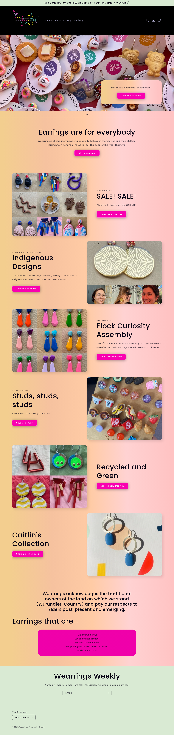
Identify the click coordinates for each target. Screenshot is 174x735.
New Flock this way (111, 356)
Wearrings (23, 727)
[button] (48, 20)
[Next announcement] (161, 2)
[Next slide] (93, 114)
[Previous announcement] (13, 2)
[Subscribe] (108, 693)
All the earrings (87, 152)
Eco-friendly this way (112, 485)
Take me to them (131, 95)
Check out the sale (111, 214)
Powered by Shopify (37, 727)
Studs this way (24, 422)
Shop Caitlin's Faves (27, 553)
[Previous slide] (81, 114)
